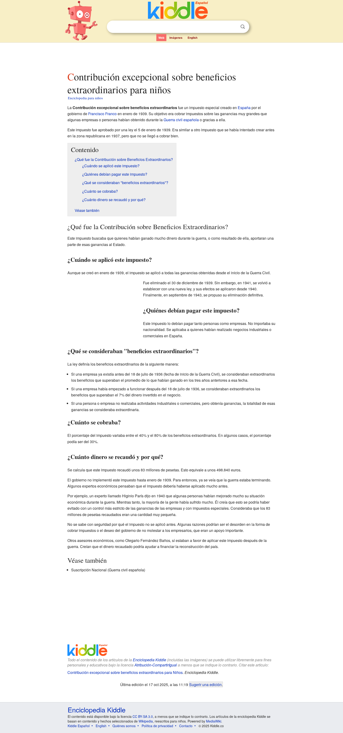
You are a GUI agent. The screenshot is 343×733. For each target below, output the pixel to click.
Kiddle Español (79, 725)
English (192, 38)
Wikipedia (146, 721)
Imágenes (175, 38)
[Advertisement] (171, 56)
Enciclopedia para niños (85, 98)
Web (161, 38)
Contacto (185, 725)
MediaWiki (213, 721)
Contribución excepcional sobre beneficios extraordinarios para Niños (125, 672)
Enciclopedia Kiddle (149, 659)
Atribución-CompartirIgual (155, 665)
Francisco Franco (102, 113)
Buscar (242, 26)
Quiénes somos (124, 725)
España (244, 107)
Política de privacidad (157, 725)
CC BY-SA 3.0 (143, 716)
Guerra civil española (181, 119)
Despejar (233, 27)
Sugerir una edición (205, 684)
